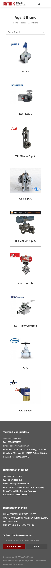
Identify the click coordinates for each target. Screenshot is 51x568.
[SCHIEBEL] (25, 93)
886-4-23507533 (14, 438)
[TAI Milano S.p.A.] (25, 137)
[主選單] (46, 4)
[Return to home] (15, 4)
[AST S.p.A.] (25, 180)
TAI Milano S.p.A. (25, 156)
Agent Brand (33, 23)
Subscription (13, 546)
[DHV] (25, 348)
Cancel (37, 546)
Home (15, 23)
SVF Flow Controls (25, 325)
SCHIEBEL (25, 113)
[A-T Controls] (25, 264)
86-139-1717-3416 (15, 476)
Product (23, 23)
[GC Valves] (25, 392)
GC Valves (25, 410)
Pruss (25, 71)
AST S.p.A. (25, 198)
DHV (25, 368)
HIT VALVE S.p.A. (25, 241)
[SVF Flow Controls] (25, 306)
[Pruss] (25, 52)
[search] (39, 4)
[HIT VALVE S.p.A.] (25, 222)
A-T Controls (25, 283)
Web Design (28, 557)
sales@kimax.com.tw (19, 446)
